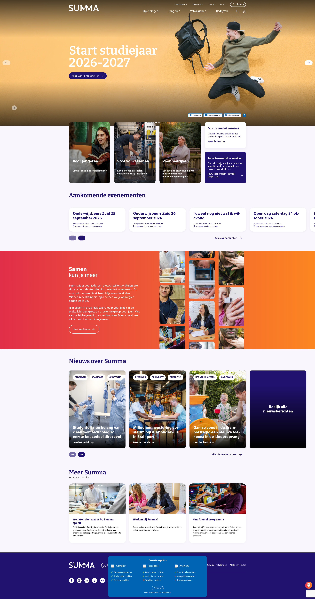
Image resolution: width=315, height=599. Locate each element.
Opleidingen (150, 11)
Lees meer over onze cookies (157, 593)
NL (221, 4)
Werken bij (197, 4)
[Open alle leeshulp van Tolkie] (244, 115)
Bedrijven (222, 11)
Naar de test (214, 141)
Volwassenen (198, 11)
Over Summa (180, 4)
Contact (212, 4)
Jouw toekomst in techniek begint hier (221, 175)
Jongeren (174, 11)
